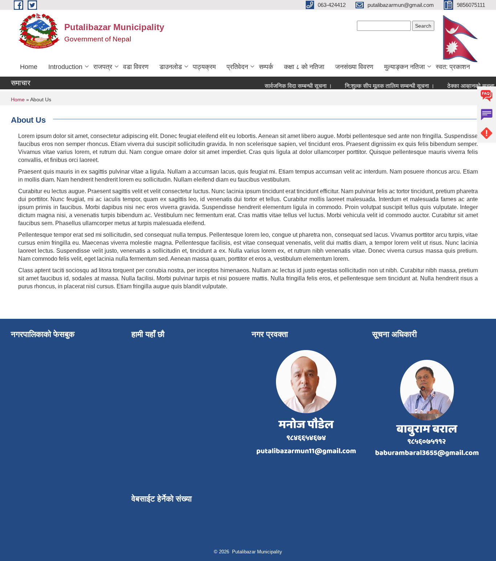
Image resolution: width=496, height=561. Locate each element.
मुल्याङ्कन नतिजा (404, 66)
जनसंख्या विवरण (354, 66)
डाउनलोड (170, 66)
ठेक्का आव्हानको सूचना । (468, 86)
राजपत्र (102, 66)
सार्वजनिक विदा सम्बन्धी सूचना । (292, 86)
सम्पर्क (266, 66)
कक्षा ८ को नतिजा (304, 66)
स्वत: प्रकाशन (453, 66)
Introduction (65, 66)
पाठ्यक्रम (204, 66)
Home (28, 66)
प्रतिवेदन (237, 66)
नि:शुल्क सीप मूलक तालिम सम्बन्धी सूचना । (384, 86)
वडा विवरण (136, 66)
